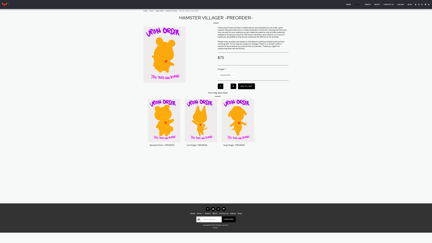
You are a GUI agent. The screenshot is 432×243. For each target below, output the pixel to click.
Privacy (215, 228)
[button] (418, 4)
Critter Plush (159, 11)
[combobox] (227, 75)
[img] (164, 120)
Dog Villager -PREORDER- (234, 145)
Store (151, 11)
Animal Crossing (171, 11)
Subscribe (229, 219)
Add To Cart (165, 141)
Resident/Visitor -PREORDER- (162, 145)
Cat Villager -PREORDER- (197, 145)
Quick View (164, 136)
